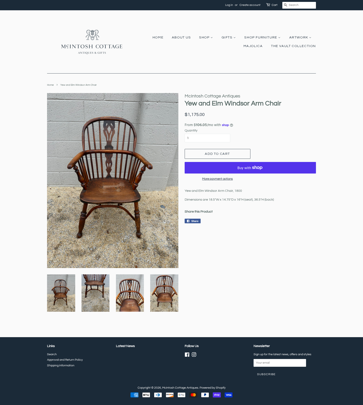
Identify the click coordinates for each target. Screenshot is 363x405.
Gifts (228, 37)
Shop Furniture (261, 37)
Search (52, 354)
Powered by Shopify (213, 387)
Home (158, 37)
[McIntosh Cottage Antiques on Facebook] (187, 355)
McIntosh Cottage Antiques (180, 387)
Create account (249, 5)
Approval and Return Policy (65, 359)
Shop (204, 37)
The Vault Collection (293, 46)
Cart (275, 5)
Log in (229, 5)
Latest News (125, 346)
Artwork (299, 37)
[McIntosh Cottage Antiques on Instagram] (194, 355)
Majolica (253, 46)
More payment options (217, 178)
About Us (181, 37)
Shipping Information (60, 365)
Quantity (191, 130)
